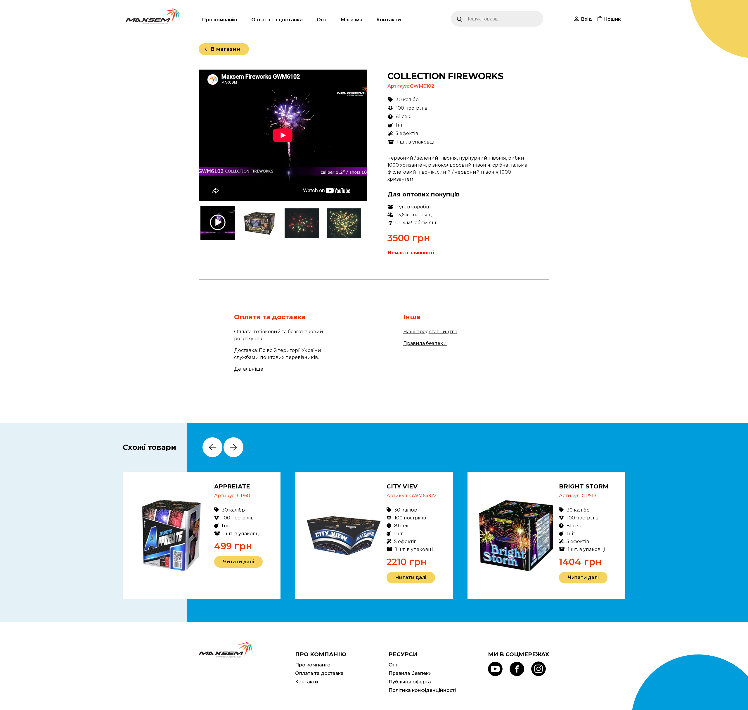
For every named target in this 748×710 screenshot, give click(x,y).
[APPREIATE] (171, 535)
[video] (218, 223)
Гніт (400, 125)
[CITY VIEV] (344, 535)
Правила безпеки (425, 343)
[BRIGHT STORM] (516, 535)
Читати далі (238, 561)
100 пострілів (411, 108)
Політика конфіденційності (422, 690)
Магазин (351, 20)
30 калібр (407, 99)
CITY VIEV (402, 486)
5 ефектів (407, 133)
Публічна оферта (410, 682)
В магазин (225, 49)
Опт (322, 20)
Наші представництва (430, 331)
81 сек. (403, 116)
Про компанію (219, 20)
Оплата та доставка (277, 20)
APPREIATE (232, 486)
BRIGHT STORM (584, 486)
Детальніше (248, 369)
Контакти (388, 20)
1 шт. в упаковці (415, 142)
